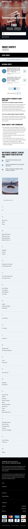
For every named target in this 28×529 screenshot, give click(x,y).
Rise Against (4, 384)
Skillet (3, 402)
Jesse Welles (5, 318)
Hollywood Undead (6, 306)
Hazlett (3, 304)
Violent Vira (4, 442)
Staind (3, 408)
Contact (24, 511)
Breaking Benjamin (6, 238)
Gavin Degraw (5, 288)
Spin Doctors (4, 406)
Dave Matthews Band (6, 266)
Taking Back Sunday (6, 422)
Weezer (3, 452)
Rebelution (4, 382)
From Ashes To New (6, 278)
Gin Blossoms (5, 290)
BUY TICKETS (24, 71)
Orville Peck (4, 362)
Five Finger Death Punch (7, 276)
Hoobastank (4, 308)
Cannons (4, 252)
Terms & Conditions (15, 525)
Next (18, 88)
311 (2, 210)
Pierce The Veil (5, 372)
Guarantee (4, 486)
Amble (3, 222)
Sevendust (4, 398)
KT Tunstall (4, 328)
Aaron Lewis (4, 220)
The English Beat (5, 426)
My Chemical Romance (7, 350)
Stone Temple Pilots (6, 412)
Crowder (3, 254)
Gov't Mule (4, 294)
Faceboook (23, 508)
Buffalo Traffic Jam (6, 240)
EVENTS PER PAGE (11, 93)
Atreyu (3, 224)
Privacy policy (23, 525)
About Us (4, 511)
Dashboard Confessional (7, 264)
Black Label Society (6, 234)
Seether (3, 396)
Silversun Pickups (5, 400)
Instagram (24, 506)
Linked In (4, 506)
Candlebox (4, 250)
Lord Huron (4, 338)
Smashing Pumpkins (6, 404)
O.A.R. (3, 360)
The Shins (4, 428)
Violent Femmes (5, 440)
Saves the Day (5, 394)
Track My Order (5, 496)
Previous (11, 88)
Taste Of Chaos (5, 424)
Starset (3, 410)
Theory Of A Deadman (6, 430)
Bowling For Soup (5, 236)
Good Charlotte (5, 292)
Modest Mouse (5, 348)
